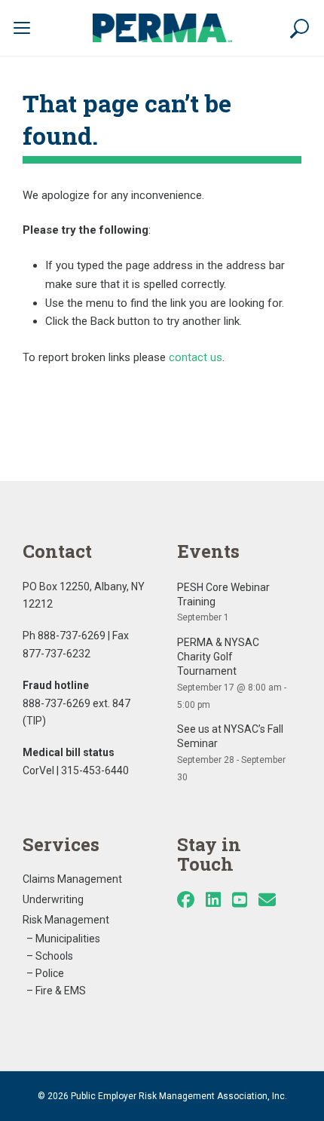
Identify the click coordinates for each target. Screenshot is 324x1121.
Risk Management (66, 920)
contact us (195, 357)
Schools (54, 956)
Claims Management (72, 879)
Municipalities (67, 939)
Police (49, 973)
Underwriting (53, 899)
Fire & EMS (60, 991)
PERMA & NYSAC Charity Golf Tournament (218, 656)
